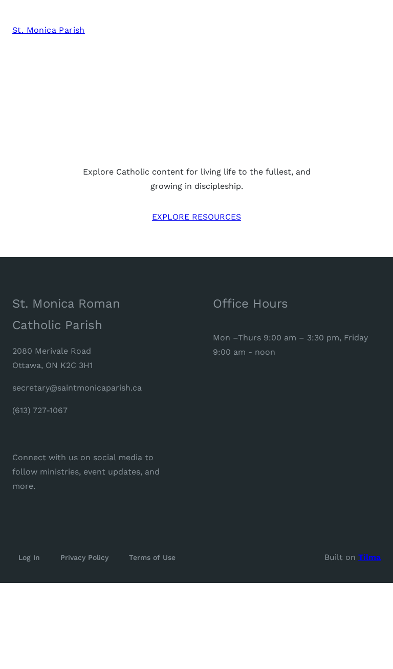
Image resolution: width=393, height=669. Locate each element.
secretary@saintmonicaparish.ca (77, 388)
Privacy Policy (84, 557)
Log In (29, 557)
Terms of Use (152, 557)
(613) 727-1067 (40, 410)
